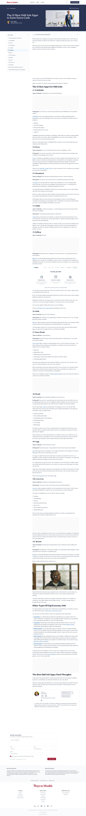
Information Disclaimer (35, 780)
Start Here (32, 2)
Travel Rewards (43, 797)
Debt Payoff (43, 799)
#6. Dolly (10, 52)
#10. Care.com (12, 62)
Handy (44, 407)
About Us (20, 792)
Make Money (13, 8)
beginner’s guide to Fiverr (46, 168)
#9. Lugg (10, 60)
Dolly (33, 322)
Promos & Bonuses (65, 792)
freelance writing (70, 624)
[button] (18, 35)
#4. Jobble (11, 47)
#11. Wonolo (11, 64)
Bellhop (34, 258)
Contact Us (20, 794)
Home (8, 8)
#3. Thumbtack (12, 45)
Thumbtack (35, 182)
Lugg (33, 451)
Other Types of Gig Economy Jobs (16, 67)
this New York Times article (45, 308)
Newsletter (66, 794)
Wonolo (34, 554)
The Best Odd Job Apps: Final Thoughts (17, 69)
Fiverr (33, 158)
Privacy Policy (20, 796)
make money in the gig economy (53, 610)
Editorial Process (51, 780)
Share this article (66, 695)
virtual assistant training (56, 374)
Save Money (43, 794)
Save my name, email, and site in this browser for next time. (23, 756)
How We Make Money (43, 780)
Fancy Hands (35, 343)
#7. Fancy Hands (12, 55)
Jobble (34, 217)
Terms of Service (20, 797)
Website (11, 751)
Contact (42, 2)
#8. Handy (11, 57)
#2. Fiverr (11, 43)
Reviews (43, 801)
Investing (43, 796)
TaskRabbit (35, 116)
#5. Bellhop (11, 50)
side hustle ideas (51, 654)
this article (40, 475)
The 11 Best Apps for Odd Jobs (15, 38)
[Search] (67, 2)
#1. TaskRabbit (12, 40)
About (37, 2)
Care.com (34, 488)
